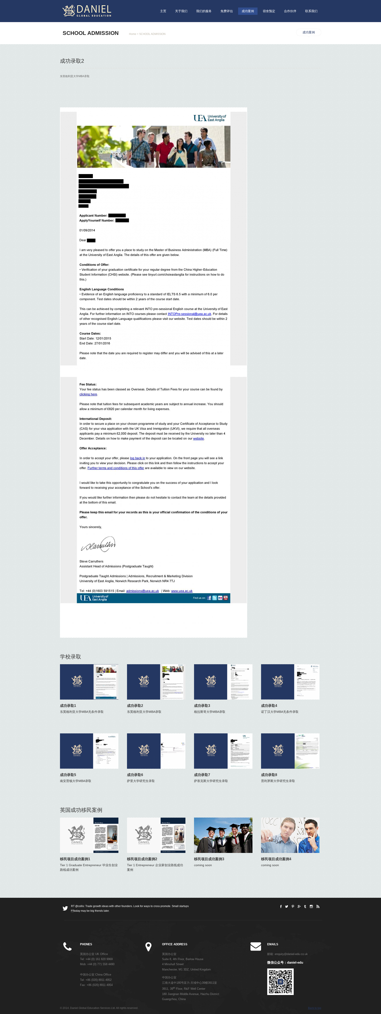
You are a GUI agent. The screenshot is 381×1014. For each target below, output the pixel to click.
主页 (163, 11)
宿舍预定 (269, 11)
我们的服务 (204, 11)
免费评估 (226, 11)
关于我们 (181, 11)
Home (132, 34)
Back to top (314, 1008)
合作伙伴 (290, 11)
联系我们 (311, 11)
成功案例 (248, 11)
